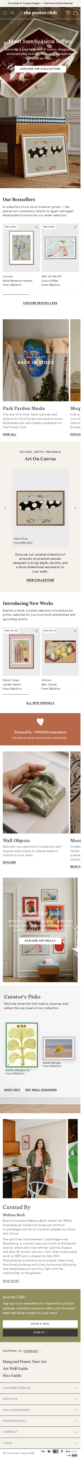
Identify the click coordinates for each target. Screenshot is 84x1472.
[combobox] (60, 747)
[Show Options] (74, 747)
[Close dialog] (79, 701)
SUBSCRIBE (61, 754)
